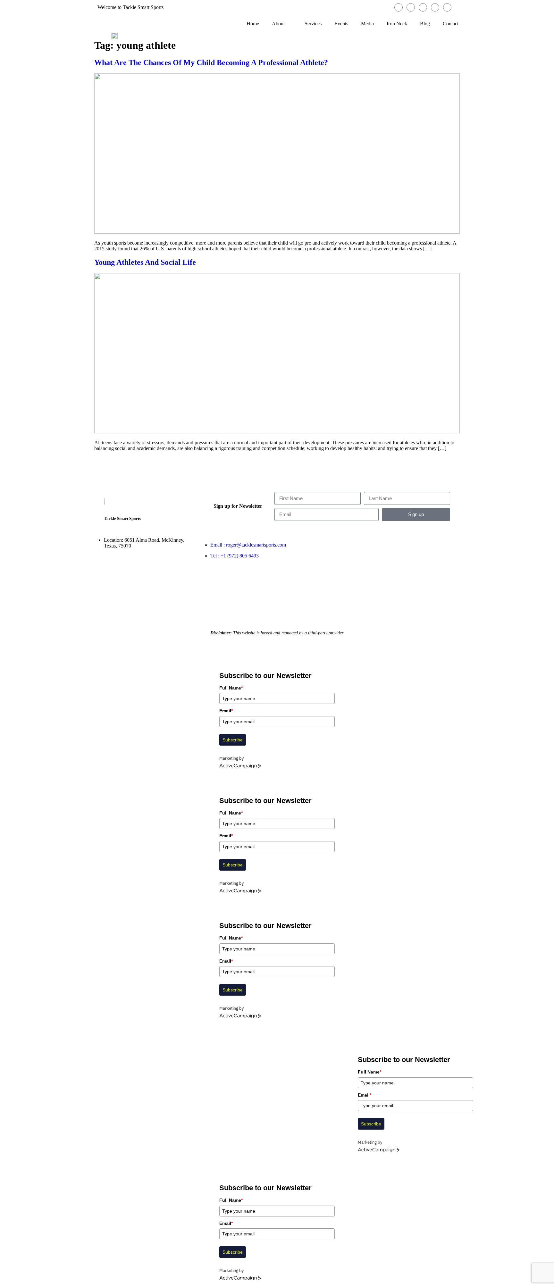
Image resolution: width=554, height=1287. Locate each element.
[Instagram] (411, 7)
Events (341, 23)
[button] (2, 1027)
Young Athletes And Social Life (145, 262)
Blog (425, 23)
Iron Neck (397, 23)
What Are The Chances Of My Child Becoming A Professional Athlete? (211, 62)
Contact (450, 23)
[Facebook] (358, 547)
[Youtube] (447, 7)
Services (313, 23)
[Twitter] (423, 7)
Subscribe (232, 739)
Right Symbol (343, 612)
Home (253, 23)
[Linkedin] (435, 7)
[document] (277, 1093)
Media (367, 23)
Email (226, 710)
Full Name (231, 687)
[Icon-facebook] (398, 7)
